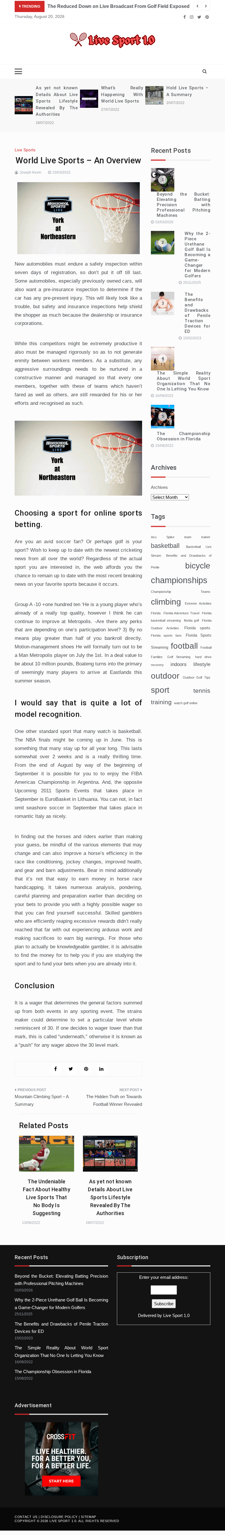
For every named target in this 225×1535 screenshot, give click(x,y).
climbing (166, 601)
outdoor (165, 675)
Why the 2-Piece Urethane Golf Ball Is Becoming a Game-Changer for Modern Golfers (197, 255)
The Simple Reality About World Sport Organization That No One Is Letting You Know (183, 381)
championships (179, 580)
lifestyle (201, 664)
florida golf (191, 620)
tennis (201, 690)
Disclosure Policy (59, 1517)
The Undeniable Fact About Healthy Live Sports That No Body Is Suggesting (46, 1197)
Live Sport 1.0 (176, 1315)
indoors (179, 664)
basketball (165, 545)
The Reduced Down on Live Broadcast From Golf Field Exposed (118, 6)
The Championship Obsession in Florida (183, 436)
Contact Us (26, 1517)
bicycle (197, 565)
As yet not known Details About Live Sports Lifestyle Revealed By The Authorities (57, 101)
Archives (159, 487)
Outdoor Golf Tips (196, 677)
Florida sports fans (166, 635)
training (161, 702)
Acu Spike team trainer (180, 537)
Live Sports (25, 149)
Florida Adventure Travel (181, 613)
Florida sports (197, 628)
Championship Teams (180, 591)
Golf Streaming (178, 657)
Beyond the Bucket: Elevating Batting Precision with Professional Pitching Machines (183, 205)
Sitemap (88, 1517)
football (184, 645)
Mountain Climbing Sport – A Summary (42, 1100)
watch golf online (185, 703)
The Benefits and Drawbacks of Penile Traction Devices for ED (197, 313)
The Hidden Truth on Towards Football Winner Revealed (114, 1100)
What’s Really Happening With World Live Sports (122, 94)
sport (160, 689)
